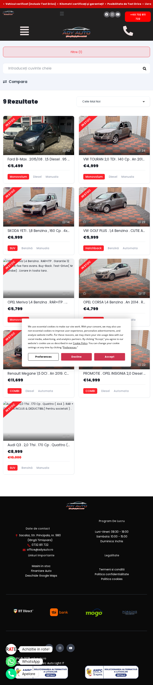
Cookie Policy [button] (80, 343)
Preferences (43, 356)
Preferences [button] (69, 347)
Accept (109, 356)
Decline (76, 356)
